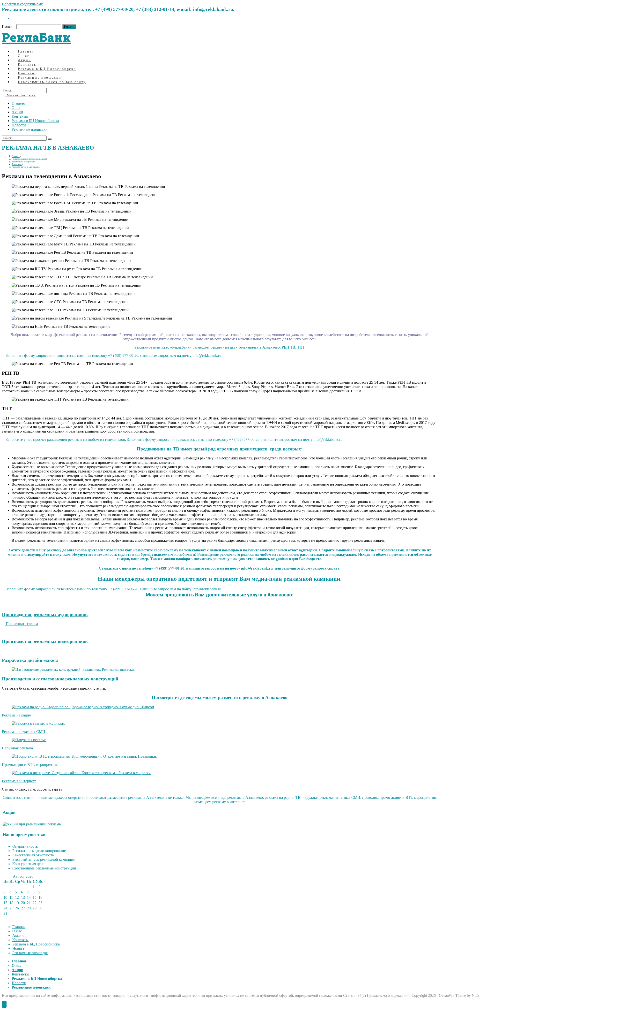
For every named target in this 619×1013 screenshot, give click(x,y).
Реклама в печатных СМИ (23, 732)
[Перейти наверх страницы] (4, 1004)
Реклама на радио (16, 715)
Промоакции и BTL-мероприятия (30, 764)
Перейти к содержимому (22, 4)
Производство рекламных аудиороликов (45, 614)
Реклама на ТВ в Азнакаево (26, 167)
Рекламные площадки (30, 129)
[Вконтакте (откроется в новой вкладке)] (13, 18)
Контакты (20, 116)
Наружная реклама (17, 748)
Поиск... (8, 26)
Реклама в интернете (19, 781)
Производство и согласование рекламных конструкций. (60, 678)
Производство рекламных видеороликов (45, 641)
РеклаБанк (36, 37)
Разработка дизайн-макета (30, 660)
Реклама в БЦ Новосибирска (35, 121)
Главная (18, 103)
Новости (19, 125)
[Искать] (50, 139)
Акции (17, 112)
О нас (16, 108)
